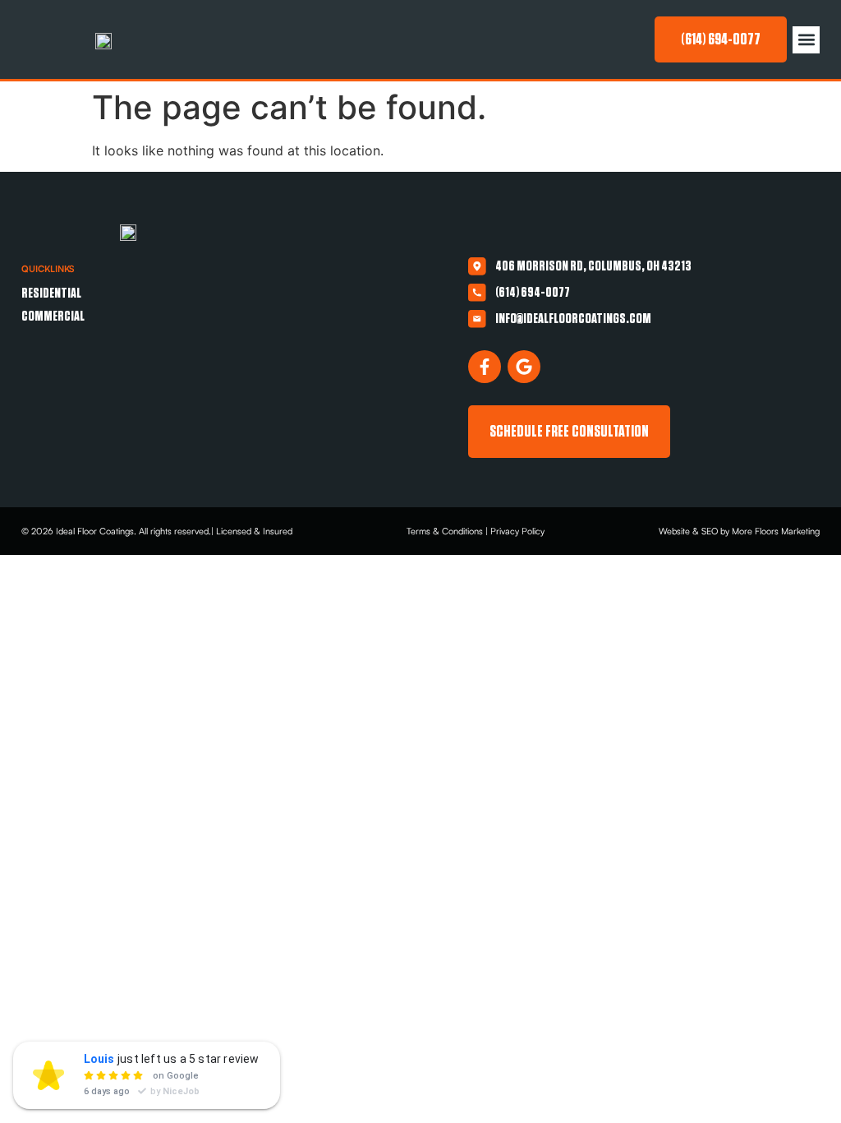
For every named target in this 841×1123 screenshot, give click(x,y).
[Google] (524, 366)
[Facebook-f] (484, 366)
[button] (806, 39)
